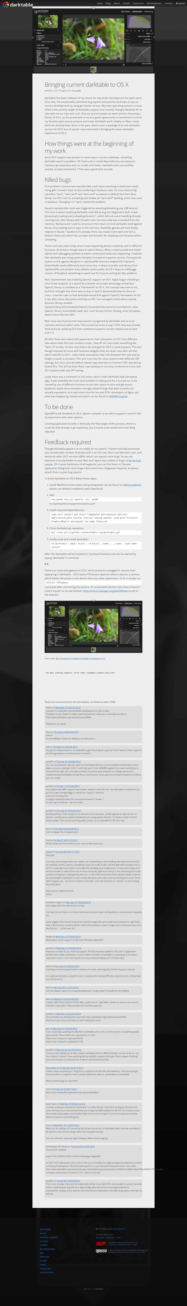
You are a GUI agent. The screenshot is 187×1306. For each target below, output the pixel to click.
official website (131, 485)
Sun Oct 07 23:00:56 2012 (67, 966)
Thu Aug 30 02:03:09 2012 (66, 828)
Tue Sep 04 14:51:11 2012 (67, 851)
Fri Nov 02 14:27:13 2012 (71, 1067)
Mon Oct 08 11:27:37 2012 (66, 987)
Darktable (84, 658)
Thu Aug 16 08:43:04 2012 (66, 732)
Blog (58, 658)
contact (169, 3)
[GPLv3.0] (102, 1244)
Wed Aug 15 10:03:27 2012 (67, 707)
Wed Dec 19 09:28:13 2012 (72, 1103)
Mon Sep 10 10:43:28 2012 (78, 902)
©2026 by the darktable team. (119, 1244)
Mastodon (100, 1237)
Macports (96, 658)
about (117, 3)
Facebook (110, 1237)
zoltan (49, 851)
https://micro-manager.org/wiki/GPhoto (105, 591)
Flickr (118, 1237)
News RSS (112, 1229)
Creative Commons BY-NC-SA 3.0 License (130, 1252)
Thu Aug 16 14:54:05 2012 (68, 761)
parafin (78, 90)
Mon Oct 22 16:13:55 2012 (68, 1049)
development (154, 3)
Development (66, 658)
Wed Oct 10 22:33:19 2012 (68, 1013)
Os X (103, 658)
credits (134, 1244)
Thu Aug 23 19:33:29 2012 (68, 810)
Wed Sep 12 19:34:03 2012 (68, 936)
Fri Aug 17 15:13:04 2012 (67, 786)
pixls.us (87, 1289)
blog (108, 3)
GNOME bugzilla (118, 396)
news (100, 3)
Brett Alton (51, 1067)
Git (90, 658)
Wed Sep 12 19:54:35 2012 (68, 948)
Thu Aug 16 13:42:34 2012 (65, 746)
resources (138, 3)
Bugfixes (76, 658)
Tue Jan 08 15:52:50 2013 (68, 1180)
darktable (45, 1229)
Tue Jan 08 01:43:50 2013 (83, 1146)
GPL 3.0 (135, 1242)
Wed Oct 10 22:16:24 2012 (66, 999)
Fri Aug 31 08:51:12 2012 (65, 840)
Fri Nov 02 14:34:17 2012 (65, 1089)
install (126, 3)
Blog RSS (121, 1229)
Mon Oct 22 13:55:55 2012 (65, 1028)
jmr (47, 1028)
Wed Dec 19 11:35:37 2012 (66, 1125)
